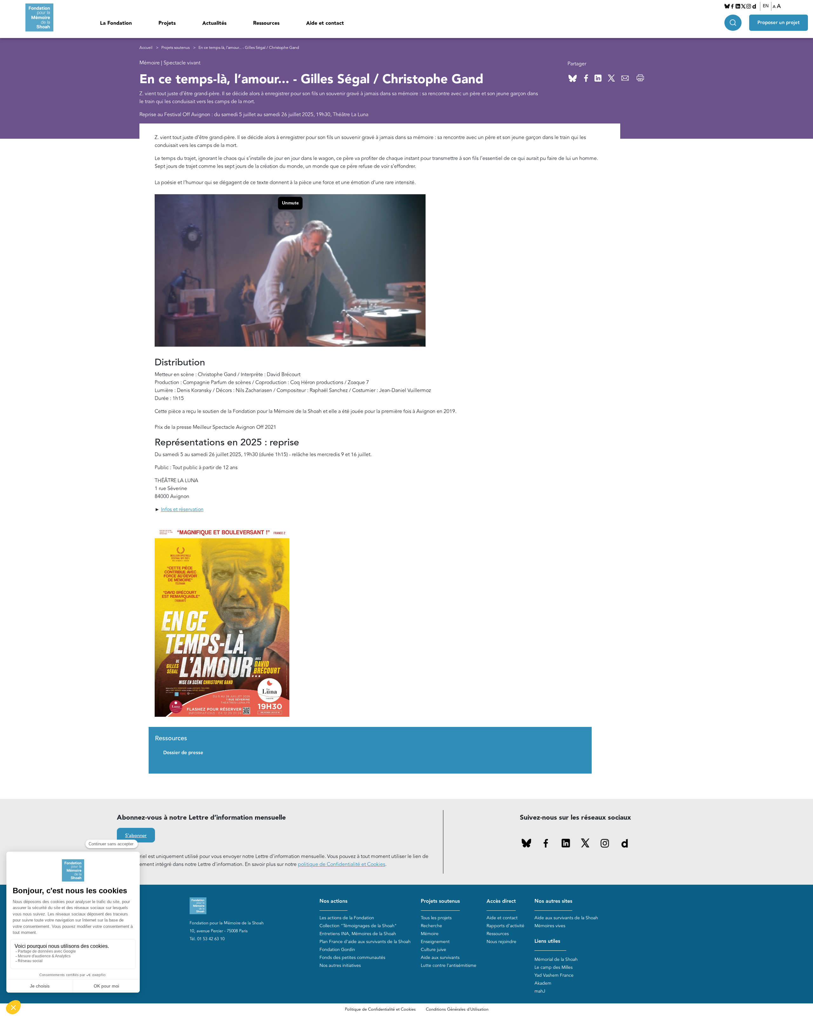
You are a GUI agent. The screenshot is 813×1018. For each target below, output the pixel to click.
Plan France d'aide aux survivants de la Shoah (365, 941)
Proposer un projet (778, 22)
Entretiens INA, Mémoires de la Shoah (357, 933)
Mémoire (430, 933)
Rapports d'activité (505, 925)
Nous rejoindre (501, 941)
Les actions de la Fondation (346, 918)
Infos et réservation (182, 509)
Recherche (431, 925)
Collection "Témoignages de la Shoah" (358, 925)
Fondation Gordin (337, 949)
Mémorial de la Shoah (556, 959)
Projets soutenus (175, 48)
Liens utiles (547, 941)
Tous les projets (436, 918)
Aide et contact (325, 23)
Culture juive (433, 949)
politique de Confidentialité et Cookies (341, 864)
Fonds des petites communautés (352, 957)
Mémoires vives (549, 925)
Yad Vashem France (554, 975)
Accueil (145, 48)
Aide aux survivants (440, 957)
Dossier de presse (183, 752)
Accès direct (501, 901)
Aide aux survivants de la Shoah (566, 918)
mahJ (539, 991)
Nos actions (333, 901)
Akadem (542, 983)
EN (766, 6)
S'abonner (136, 835)
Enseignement (435, 941)
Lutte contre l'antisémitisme (448, 965)
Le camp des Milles (553, 967)
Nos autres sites (553, 901)
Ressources (266, 23)
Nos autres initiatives (340, 965)
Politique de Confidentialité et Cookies (380, 1009)
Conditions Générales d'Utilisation (457, 1009)
